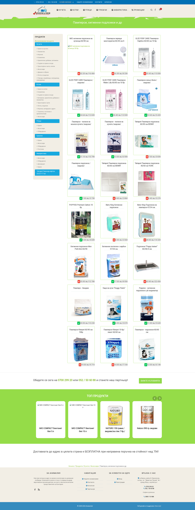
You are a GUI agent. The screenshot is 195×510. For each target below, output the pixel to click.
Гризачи (102, 10)
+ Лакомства (41, 51)
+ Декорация (41, 164)
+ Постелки (40, 149)
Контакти (98, 2)
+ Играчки (40, 54)
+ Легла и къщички (43, 75)
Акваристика (120, 10)
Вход (120, 479)
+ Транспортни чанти (43, 103)
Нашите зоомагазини (85, 2)
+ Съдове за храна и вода (45, 63)
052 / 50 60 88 (52, 2)
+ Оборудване (41, 131)
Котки (75, 10)
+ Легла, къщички (42, 106)
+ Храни (39, 125)
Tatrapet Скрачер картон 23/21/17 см (46, 172)
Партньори (91, 489)
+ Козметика (41, 57)
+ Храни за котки (42, 89)
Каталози (108, 2)
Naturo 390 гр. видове (115, 428)
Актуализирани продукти (44, 41)
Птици (88, 10)
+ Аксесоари (41, 69)
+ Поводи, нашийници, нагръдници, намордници (48, 79)
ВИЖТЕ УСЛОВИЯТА (150, 381)
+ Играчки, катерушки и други (46, 109)
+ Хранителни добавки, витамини (47, 60)
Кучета (62, 10)
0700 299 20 (40, 2)
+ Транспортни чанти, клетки (46, 66)
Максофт (158, 506)
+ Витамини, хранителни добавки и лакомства (48, 99)
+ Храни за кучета (42, 49)
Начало (71, 466)
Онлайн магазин (65, 2)
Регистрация (120, 482)
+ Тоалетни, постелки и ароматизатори (44, 113)
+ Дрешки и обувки (43, 72)
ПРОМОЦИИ (138, 10)
